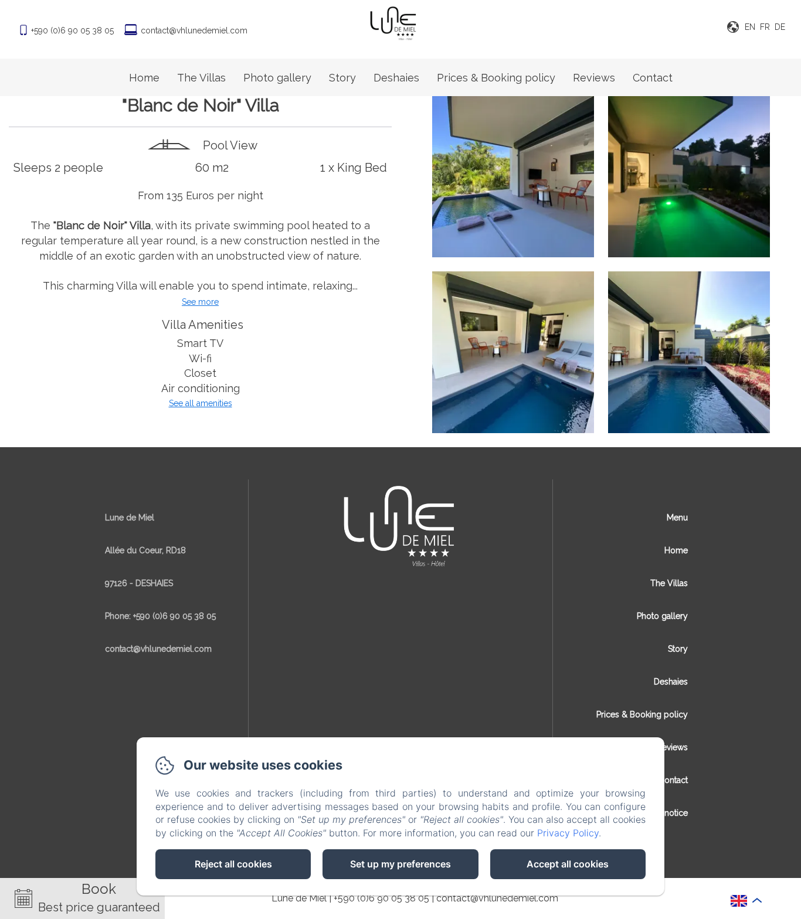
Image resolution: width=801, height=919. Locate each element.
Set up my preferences (400, 864)
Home (144, 78)
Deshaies (396, 78)
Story (342, 78)
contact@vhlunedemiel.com (194, 30)
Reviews (594, 78)
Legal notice (664, 813)
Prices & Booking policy (496, 78)
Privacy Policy (568, 833)
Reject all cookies (233, 864)
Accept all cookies (568, 864)
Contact (653, 78)
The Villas (201, 78)
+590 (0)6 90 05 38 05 (381, 898)
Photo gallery (277, 78)
